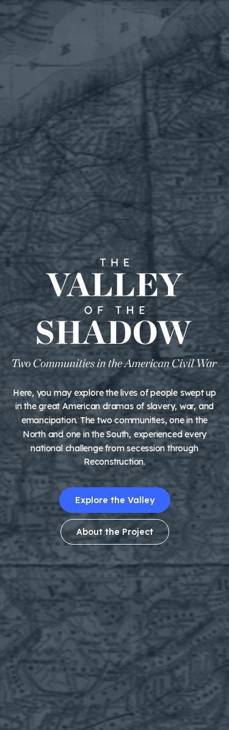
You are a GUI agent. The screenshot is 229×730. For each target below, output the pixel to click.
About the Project (114, 531)
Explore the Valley (114, 500)
